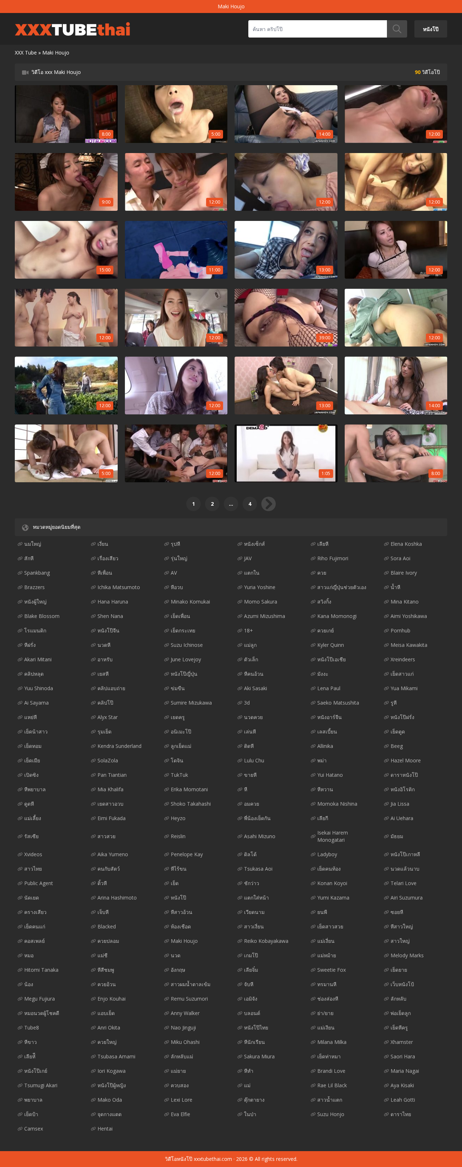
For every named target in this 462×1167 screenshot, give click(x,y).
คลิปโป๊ (105, 702)
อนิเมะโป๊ (181, 731)
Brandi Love (331, 1070)
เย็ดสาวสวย (330, 926)
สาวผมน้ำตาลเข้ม (190, 984)
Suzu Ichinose (187, 644)
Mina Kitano (405, 601)
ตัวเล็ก (251, 659)
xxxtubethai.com (213, 1158)
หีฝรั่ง (30, 644)
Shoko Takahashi (191, 803)
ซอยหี (397, 912)
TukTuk (179, 774)
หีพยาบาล (35, 789)
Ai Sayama (36, 702)
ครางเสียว (35, 912)
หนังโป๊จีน (108, 630)
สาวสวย (106, 836)
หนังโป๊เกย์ (35, 1070)
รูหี (394, 702)
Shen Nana (110, 616)
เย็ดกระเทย (183, 630)
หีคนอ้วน (253, 673)
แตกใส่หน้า (256, 897)
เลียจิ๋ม (251, 969)
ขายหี (250, 774)
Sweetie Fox (331, 969)
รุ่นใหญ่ (179, 558)
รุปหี (175, 543)
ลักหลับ (398, 998)
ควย (321, 572)
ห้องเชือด (181, 926)
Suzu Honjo (330, 1114)
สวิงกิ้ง (324, 601)
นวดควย (253, 717)
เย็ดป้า (31, 1114)
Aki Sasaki (255, 688)
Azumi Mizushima (264, 616)
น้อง (28, 984)
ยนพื (322, 912)
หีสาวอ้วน (181, 912)
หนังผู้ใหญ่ (35, 601)
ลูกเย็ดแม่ (181, 746)
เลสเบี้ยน (327, 731)
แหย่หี (30, 717)
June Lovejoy (186, 659)
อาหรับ (105, 659)
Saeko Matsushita (338, 702)
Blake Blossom (42, 616)
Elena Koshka (406, 543)
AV (174, 572)
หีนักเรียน (254, 1041)
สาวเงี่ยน (254, 926)
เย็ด (175, 883)
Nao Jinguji (183, 1027)
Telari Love (404, 883)
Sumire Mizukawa (191, 702)
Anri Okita (108, 1027)
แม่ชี (102, 955)
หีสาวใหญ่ (402, 926)
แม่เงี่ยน (326, 940)
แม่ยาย (178, 1070)
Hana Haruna (112, 601)
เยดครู (178, 717)
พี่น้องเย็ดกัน (257, 818)
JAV (248, 558)
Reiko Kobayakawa (266, 940)
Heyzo (178, 818)
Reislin (178, 836)
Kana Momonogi (337, 616)
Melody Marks (407, 955)
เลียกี (322, 818)
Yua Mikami (404, 688)
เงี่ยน (102, 543)
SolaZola (107, 760)
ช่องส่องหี (327, 998)
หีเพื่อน (104, 572)
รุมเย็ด (104, 731)
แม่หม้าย (326, 955)
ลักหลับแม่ (182, 1056)
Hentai (105, 1128)
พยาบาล (33, 1099)
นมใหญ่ (32, 543)
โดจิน (177, 760)
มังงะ (322, 673)
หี (245, 789)
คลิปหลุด (34, 673)
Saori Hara (403, 1056)
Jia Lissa (400, 803)
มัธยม (397, 836)
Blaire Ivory (404, 572)
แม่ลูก (250, 644)
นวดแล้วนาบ (405, 868)
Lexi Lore (181, 1099)
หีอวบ (177, 587)
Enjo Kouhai (111, 998)
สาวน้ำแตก (329, 1099)
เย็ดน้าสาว (36, 731)
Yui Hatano (330, 774)
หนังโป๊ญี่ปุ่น (184, 673)
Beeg (397, 746)
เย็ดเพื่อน (180, 616)
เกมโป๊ (251, 955)
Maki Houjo (184, 940)
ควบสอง (180, 1085)
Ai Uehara (402, 818)
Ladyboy (327, 854)
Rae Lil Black (332, 1085)
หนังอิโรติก (403, 789)
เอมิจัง (250, 998)
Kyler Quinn (330, 644)
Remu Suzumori (189, 998)
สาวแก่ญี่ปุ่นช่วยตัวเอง (341, 587)
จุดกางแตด (109, 1114)
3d (247, 702)
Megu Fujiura (39, 998)
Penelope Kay (187, 854)
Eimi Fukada (111, 818)
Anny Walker (185, 1013)
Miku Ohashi (185, 1041)
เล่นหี (250, 731)
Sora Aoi (400, 558)
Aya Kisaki (402, 1085)
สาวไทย (33, 868)
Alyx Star (107, 717)
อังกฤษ (178, 969)
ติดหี (249, 746)
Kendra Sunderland (119, 746)
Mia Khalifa (110, 789)
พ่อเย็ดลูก (401, 1013)
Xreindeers (403, 659)
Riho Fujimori (332, 558)
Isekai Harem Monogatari (332, 836)
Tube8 (31, 1027)
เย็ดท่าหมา (329, 1056)
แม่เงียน (326, 1027)
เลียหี (322, 543)
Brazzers (34, 587)
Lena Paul (328, 688)
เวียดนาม (254, 912)
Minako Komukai (190, 601)
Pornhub (400, 630)
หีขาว (30, 1041)
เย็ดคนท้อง (329, 868)
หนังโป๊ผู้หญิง (111, 1085)
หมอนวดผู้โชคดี (41, 1013)
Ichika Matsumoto (118, 587)
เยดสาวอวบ (110, 803)
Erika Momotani (189, 789)
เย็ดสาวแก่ (402, 673)
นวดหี (103, 644)
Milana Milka (331, 1041)
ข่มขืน (178, 688)
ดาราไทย (401, 1114)
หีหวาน (325, 789)
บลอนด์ (252, 1013)
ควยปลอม (108, 940)
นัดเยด (31, 897)
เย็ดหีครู (399, 1027)
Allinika (325, 746)
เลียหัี (29, 1056)
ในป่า (250, 1114)
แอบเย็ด (106, 1013)
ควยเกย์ (325, 630)
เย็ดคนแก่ (34, 926)
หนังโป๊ (431, 28)
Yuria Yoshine (259, 587)
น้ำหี (395, 587)
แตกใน (252, 572)
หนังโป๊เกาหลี (405, 854)
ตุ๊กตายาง (254, 1099)
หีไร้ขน (179, 868)
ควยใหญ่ (107, 1041)
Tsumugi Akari (40, 1085)
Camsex (33, 1128)
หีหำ (248, 1070)
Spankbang (37, 572)
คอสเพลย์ (34, 940)
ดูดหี (29, 803)
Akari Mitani (38, 659)
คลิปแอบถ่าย (111, 688)
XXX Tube (26, 52)
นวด (175, 955)
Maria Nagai (405, 1070)
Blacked (106, 926)
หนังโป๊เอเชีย (331, 659)
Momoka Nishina (337, 803)
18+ (248, 630)
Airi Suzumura (407, 897)
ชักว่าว (251, 883)
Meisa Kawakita (409, 644)
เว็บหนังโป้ (402, 984)
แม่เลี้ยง (32, 818)
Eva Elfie (180, 1114)
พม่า (322, 760)
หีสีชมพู (105, 969)
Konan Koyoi (332, 883)
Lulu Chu (254, 760)
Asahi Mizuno (259, 836)
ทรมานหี (326, 984)
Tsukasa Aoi (258, 868)
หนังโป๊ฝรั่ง (402, 717)
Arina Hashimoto (117, 897)
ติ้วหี (102, 883)
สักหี (29, 558)
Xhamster (402, 1041)
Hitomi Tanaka (41, 969)
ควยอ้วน (106, 984)
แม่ (247, 1085)
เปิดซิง (31, 774)
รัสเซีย (31, 836)
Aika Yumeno (112, 854)
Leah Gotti (403, 1099)
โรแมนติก (35, 630)
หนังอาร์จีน (329, 717)
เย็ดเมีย (32, 760)
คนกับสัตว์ (108, 868)
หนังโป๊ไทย (256, 1027)
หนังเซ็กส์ (254, 543)
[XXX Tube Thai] (72, 29)
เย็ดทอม (33, 746)
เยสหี (103, 673)
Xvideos (33, 854)
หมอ (29, 955)
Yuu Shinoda (38, 688)
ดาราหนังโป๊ (404, 774)
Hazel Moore (406, 760)
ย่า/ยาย (325, 1013)
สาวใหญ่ (400, 940)
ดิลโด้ (250, 854)
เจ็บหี (103, 912)
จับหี (248, 984)
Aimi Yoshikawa (409, 616)
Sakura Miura (259, 1056)
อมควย (251, 803)
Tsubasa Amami (116, 1056)
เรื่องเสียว (107, 558)
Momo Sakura (260, 601)
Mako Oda (109, 1099)
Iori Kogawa (111, 1070)
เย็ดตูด (398, 731)
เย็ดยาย (399, 969)
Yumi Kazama (333, 897)
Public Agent (38, 883)
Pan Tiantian (112, 774)
